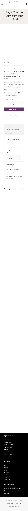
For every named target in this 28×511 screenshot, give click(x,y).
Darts (5, 465)
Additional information (12, 129)
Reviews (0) (9, 133)
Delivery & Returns (15, 506)
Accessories (7, 472)
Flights (6, 470)
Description (9, 126)
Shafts (5, 477)
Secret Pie (8, 503)
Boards (6, 467)
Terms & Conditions (14, 503)
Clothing (6, 475)
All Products (7, 479)
